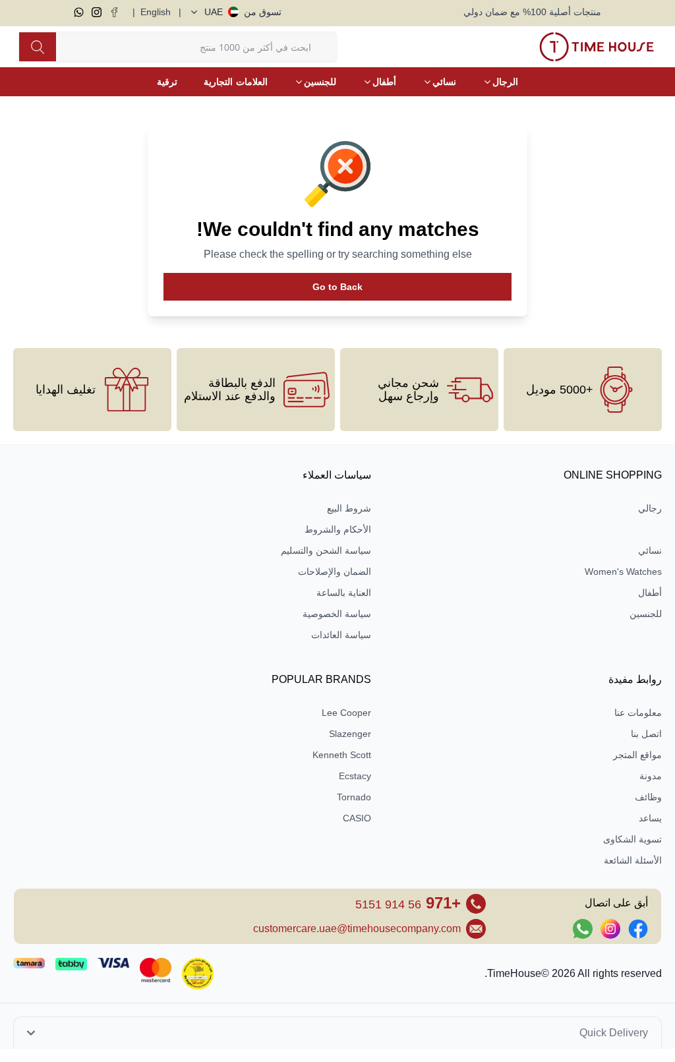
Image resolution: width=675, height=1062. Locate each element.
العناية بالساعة (343, 592)
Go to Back (337, 286)
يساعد (650, 818)
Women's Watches (623, 571)
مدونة (650, 776)
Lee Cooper (346, 712)
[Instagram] (97, 12)
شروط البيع (349, 508)
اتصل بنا (646, 733)
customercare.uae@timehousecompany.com (357, 928)
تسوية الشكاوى (632, 839)
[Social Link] (638, 929)
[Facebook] (114, 12)
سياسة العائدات (341, 635)
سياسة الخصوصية (337, 613)
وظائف (648, 797)
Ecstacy (355, 776)
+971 (408, 903)
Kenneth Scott (341, 755)
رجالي (650, 508)
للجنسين (646, 613)
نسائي (650, 550)
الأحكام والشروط (338, 529)
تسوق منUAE (242, 12)
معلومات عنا (638, 712)
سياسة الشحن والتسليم (326, 550)
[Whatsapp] (79, 12)
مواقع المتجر (637, 755)
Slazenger (350, 733)
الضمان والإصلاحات (334, 571)
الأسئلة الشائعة (633, 860)
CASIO (357, 818)
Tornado (354, 797)
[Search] (37, 46)
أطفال (650, 592)
